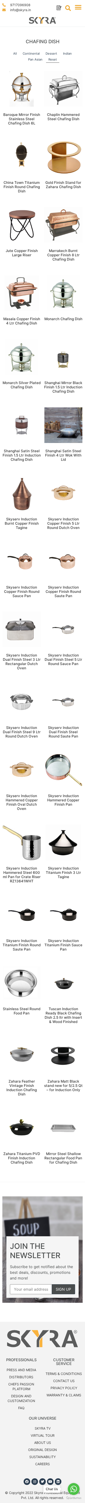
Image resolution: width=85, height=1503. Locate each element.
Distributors (21, 1377)
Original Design (42, 1450)
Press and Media (21, 1370)
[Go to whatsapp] (74, 1489)
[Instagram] (34, 1481)
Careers (42, 1464)
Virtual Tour (43, 1435)
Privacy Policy (64, 1388)
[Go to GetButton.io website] (73, 1498)
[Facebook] (27, 1481)
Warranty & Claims (64, 1395)
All (15, 53)
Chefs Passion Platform (21, 1386)
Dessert (51, 53)
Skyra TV (43, 1428)
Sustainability (42, 1457)
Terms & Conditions (64, 1374)
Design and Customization (21, 1398)
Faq (21, 1408)
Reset (52, 59)
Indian (67, 53)
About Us (42, 1443)
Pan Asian (35, 59)
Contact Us (64, 1381)
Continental (31, 53)
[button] (78, 7)
